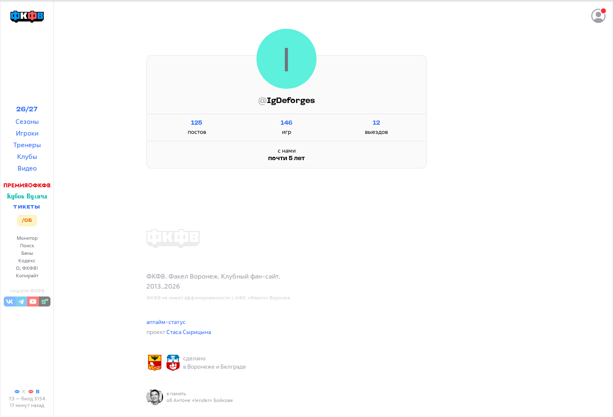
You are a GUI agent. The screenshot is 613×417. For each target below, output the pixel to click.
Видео (27, 168)
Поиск (27, 245)
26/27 (27, 109)
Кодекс (26, 260)
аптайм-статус (166, 322)
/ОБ (27, 220)
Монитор (27, 237)
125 (196, 123)
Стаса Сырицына (188, 332)
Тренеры (27, 144)
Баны (27, 252)
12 (376, 123)
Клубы (27, 156)
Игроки (27, 133)
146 (287, 123)
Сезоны (27, 121)
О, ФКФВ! (27, 267)
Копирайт (27, 275)
